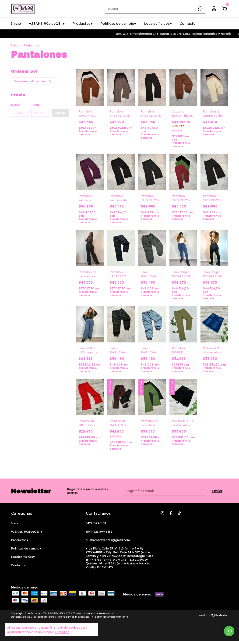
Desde (16, 104)
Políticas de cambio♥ (118, 23)
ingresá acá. (82, 616)
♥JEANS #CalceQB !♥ (47, 23)
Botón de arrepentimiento (111, 616)
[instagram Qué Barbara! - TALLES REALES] (162, 513)
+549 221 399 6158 (99, 531)
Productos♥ (83, 23)
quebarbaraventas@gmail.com (108, 540)
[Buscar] (200, 8)
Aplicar (60, 113)
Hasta (35, 104)
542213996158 (96, 523)
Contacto (188, 23)
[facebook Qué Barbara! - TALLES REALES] (171, 513)
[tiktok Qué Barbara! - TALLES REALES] (179, 513)
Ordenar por (24, 71)
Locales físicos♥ (158, 23)
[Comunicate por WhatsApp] (229, 631)
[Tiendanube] (213, 615)
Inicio (16, 23)
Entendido (62, 632)
